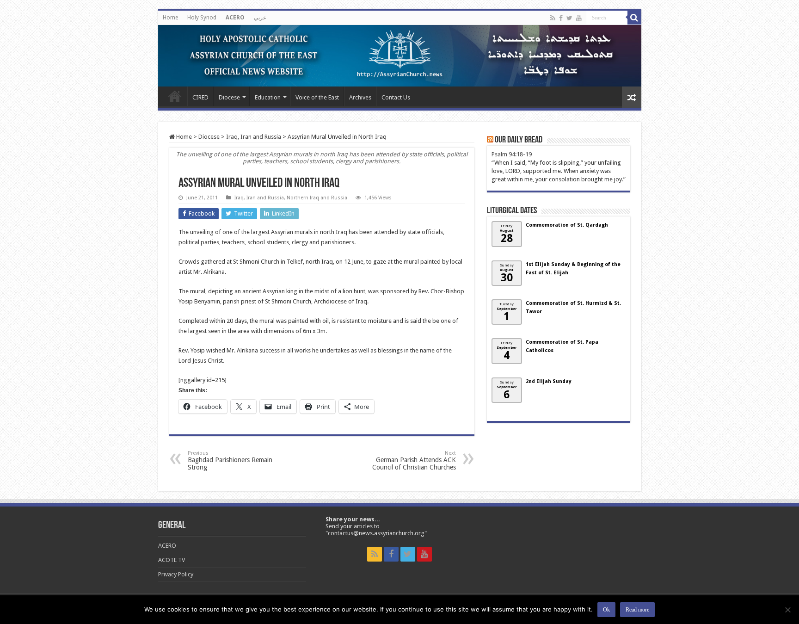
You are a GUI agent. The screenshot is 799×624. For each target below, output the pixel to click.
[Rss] (552, 18)
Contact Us (395, 97)
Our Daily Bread (518, 140)
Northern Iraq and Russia (317, 198)
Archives (360, 97)
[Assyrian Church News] (399, 55)
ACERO (235, 17)
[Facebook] (561, 18)
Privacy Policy (175, 574)
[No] (787, 609)
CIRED (200, 97)
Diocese (229, 97)
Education (268, 97)
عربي (260, 17)
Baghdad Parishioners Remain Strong (230, 460)
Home (170, 17)
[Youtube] (579, 18)
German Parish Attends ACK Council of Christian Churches (414, 460)
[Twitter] (569, 18)
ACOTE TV (171, 559)
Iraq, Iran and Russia (253, 136)
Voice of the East (317, 97)
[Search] (634, 18)
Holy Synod (201, 17)
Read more (637, 609)
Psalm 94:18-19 (512, 154)
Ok (606, 609)
